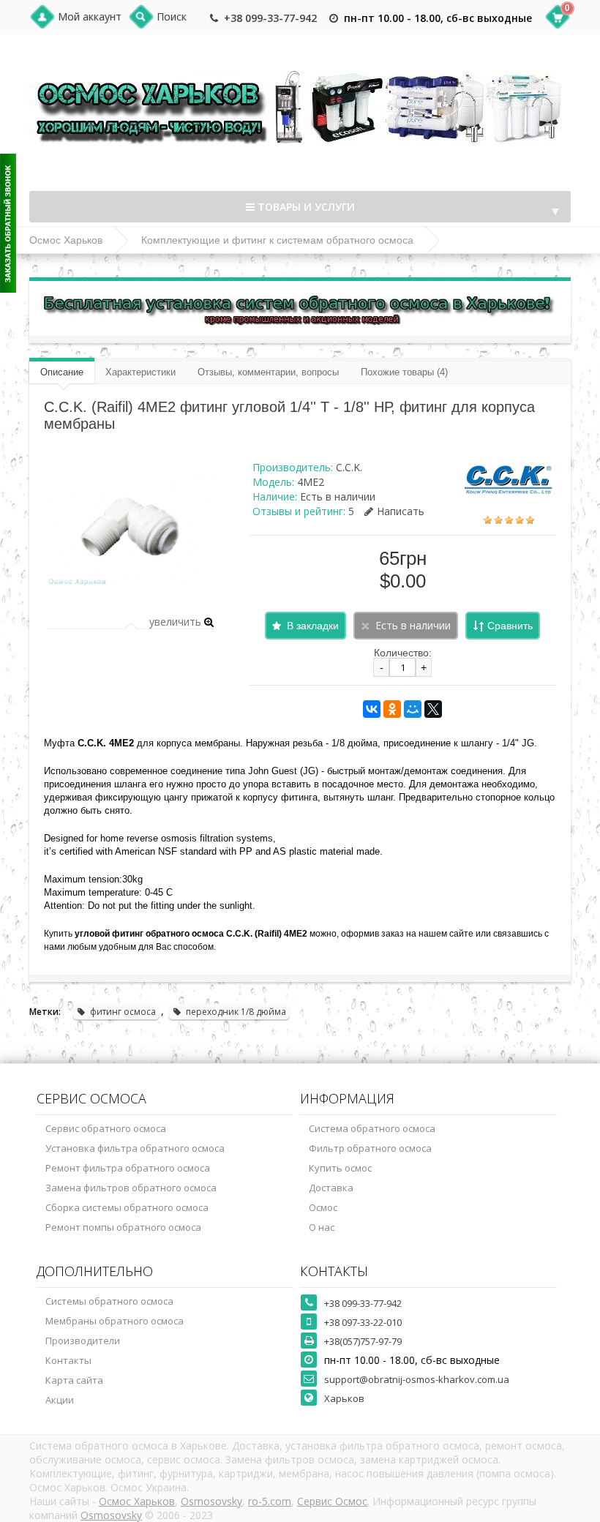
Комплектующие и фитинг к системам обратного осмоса (277, 240)
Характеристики (140, 372)
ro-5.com (269, 1501)
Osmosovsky (211, 1501)
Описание (61, 372)
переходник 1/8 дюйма (236, 1011)
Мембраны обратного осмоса (114, 1320)
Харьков (344, 1398)
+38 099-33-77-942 (270, 18)
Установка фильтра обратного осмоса (135, 1148)
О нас (321, 1227)
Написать (400, 511)
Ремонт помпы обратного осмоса (123, 1227)
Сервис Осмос (332, 1501)
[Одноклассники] (392, 709)
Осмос (323, 1207)
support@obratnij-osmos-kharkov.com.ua (416, 1379)
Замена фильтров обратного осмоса (131, 1187)
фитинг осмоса (123, 1011)
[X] (433, 709)
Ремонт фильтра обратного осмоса (127, 1167)
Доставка (331, 1187)
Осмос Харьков (65, 240)
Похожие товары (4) (404, 372)
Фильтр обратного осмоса (370, 1148)
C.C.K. (349, 467)
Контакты (68, 1360)
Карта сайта (74, 1380)
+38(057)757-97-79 (363, 1341)
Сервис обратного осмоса (105, 1128)
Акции (59, 1399)
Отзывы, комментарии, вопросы (268, 372)
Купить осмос (340, 1167)
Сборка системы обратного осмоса (127, 1207)
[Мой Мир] (412, 709)
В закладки (313, 625)
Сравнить (510, 625)
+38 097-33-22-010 (363, 1322)
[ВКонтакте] (371, 709)
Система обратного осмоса (372, 1128)
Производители (82, 1340)
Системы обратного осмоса (109, 1301)
